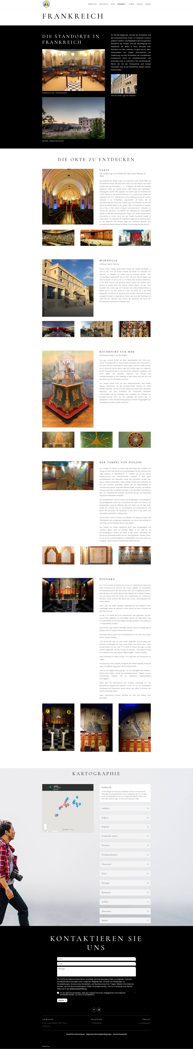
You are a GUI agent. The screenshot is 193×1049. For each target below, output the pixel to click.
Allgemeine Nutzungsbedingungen (99, 1034)
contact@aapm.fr (144, 1023)
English (131, 4)
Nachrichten (103, 4)
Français (140, 4)
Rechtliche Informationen (75, 1034)
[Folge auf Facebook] (94, 1010)
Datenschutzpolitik (120, 1034)
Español (148, 4)
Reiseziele (121, 4)
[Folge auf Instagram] (99, 1010)
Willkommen (92, 4)
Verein (113, 4)
